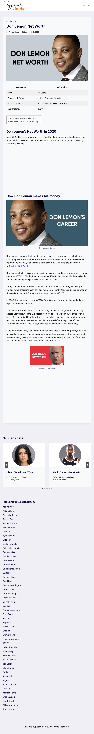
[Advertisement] (47, 169)
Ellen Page (8, 614)
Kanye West (8, 507)
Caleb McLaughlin (11, 548)
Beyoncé (7, 622)
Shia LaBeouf (9, 697)
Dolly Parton (9, 602)
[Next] (87, 465)
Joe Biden (7, 664)
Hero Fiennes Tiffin (12, 655)
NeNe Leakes (9, 659)
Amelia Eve (8, 519)
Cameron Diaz (10, 552)
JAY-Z (6, 643)
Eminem (7, 631)
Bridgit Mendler (10, 544)
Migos (6, 680)
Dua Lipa (7, 606)
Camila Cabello (10, 556)
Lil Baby (6, 688)
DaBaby (6, 573)
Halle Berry (8, 651)
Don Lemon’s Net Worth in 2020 (22, 118)
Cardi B (6, 531)
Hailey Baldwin (10, 647)
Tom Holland (9, 709)
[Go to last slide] (6, 465)
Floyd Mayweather (12, 639)
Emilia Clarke (9, 626)
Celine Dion (8, 560)
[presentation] (24, 455)
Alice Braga (8, 511)
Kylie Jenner (9, 535)
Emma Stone (9, 635)
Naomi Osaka (9, 684)
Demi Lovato (9, 581)
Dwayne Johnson (11, 610)
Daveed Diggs (9, 577)
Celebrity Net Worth (19, 266)
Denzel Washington (12, 585)
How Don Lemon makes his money (23, 121)
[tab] (42, 488)
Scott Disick (8, 701)
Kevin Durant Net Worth (66, 472)
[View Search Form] (89, 6)
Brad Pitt (7, 540)
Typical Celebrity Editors (18, 32)
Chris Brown (9, 564)
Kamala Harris (9, 693)
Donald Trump (10, 593)
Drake (5, 672)
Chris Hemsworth (11, 569)
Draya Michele (10, 597)
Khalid (6, 618)
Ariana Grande (10, 523)
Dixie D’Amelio (9, 589)
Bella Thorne (9, 527)
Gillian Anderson (11, 705)
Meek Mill (7, 676)
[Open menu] (84, 5)
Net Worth (11, 21)
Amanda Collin (10, 515)
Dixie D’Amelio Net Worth (20, 472)
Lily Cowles (8, 668)
